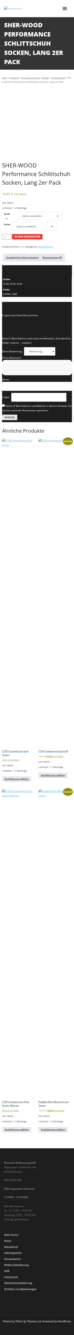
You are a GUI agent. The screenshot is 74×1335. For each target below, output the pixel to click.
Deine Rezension (12, 357)
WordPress (64, 1321)
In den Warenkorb (27, 236)
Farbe (7, 224)
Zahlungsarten (13, 1253)
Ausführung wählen (17, 779)
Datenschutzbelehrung (18, 1283)
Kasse (7, 1241)
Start (4, 77)
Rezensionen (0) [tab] (52, 257)
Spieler (45, 77)
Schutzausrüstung (30, 77)
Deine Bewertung (13, 351)
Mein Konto (11, 1235)
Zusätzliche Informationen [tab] (22, 257)
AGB (6, 1271)
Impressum (11, 1277)
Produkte (14, 77)
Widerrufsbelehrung (16, 1265)
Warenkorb (11, 1247)
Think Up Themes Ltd (28, 1321)
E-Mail (6, 397)
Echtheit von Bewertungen (20, 1289)
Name (6, 379)
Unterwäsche (58, 77)
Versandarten (12, 1259)
